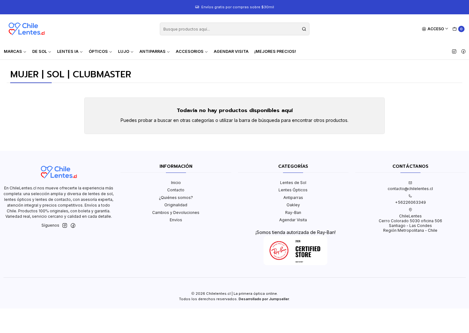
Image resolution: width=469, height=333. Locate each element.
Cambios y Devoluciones (175, 212)
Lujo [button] (123, 51)
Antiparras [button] (152, 51)
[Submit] (304, 29)
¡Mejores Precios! (275, 51)
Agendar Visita (231, 51)
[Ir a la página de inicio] (26, 29)
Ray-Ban (293, 212)
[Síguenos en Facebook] (463, 52)
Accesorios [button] (190, 51)
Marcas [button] (13, 51)
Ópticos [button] (98, 51)
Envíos (176, 219)
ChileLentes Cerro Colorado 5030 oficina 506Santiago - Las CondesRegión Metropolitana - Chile (410, 223)
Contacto (175, 190)
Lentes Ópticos (293, 190)
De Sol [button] (39, 51)
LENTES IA (67, 51)
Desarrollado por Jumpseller (264, 299)
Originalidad (175, 204)
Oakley (293, 204)
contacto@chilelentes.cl (410, 188)
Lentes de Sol (293, 182)
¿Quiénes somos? (176, 197)
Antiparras (293, 197)
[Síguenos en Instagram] (454, 52)
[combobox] (234, 29)
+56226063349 (410, 202)
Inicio (176, 182)
